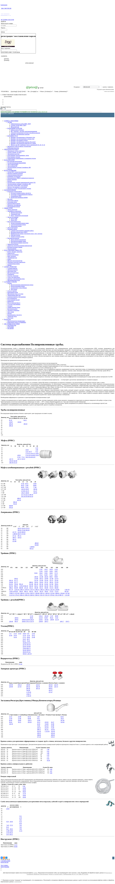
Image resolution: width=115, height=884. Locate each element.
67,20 (18, 457)
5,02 (20, 819)
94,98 (29, 718)
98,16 (16, 621)
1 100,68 (36, 593)
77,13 (22, 457)
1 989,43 (21, 595)
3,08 (48, 753)
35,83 (45, 573)
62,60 (45, 575)
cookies (35, 872)
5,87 (51, 771)
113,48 (41, 576)
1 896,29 (26, 595)
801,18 (36, 584)
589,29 (28, 650)
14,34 (15, 635)
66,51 (26, 483)
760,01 (21, 591)
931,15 (51, 586)
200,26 (11, 424)
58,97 (56, 575)
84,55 (24, 641)
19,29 (48, 760)
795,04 (16, 584)
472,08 (14, 541)
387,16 (38, 688)
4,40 (51, 769)
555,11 (31, 587)
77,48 (34, 487)
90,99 (56, 576)
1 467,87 (26, 589)
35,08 (52, 724)
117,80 (23, 491)
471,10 (26, 587)
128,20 (35, 493)
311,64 (46, 580)
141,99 (28, 619)
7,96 (20, 829)
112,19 (57, 619)
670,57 (53, 737)
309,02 (19, 530)
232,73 (56, 686)
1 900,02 (36, 595)
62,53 (29, 716)
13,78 (24, 635)
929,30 (31, 586)
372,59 (56, 582)
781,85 (15, 504)
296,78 (31, 494)
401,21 (19, 535)
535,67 (24, 646)
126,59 (11, 724)
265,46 (53, 733)
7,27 (48, 756)
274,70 (27, 528)
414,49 (28, 646)
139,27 (23, 493)
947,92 (11, 586)
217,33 (23, 494)
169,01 (16, 578)
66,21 (25, 420)
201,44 (23, 496)
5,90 (37, 449)
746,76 (36, 591)
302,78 (38, 686)
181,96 (53, 731)
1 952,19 (41, 595)
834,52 (31, 591)
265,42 (28, 686)
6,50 (7, 821)
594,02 (24, 653)
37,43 (27, 455)
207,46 (62, 720)
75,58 (52, 727)
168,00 (28, 685)
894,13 (26, 591)
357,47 (46, 582)
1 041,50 (67, 589)
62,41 (62, 716)
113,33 (28, 642)
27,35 (24, 637)
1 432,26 (16, 589)
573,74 (51, 587)
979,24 (11, 507)
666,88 (21, 587)
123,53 (56, 578)
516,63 (41, 582)
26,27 (52, 722)
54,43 (24, 639)
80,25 (22, 485)
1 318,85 (57, 589)
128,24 (32, 619)
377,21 (14, 535)
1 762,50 (28, 696)
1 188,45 (21, 593)
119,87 (11, 422)
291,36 (28, 644)
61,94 (20, 664)
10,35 (19, 633)
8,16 (7, 827)
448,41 (19, 498)
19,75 (7, 834)
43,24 (30, 455)
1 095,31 (41, 593)
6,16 (20, 821)
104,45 (46, 576)
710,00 (46, 724)
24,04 (51, 571)
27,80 (19, 718)
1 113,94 (26, 593)
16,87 (56, 571)
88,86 (34, 485)
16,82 (37, 453)
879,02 (16, 591)
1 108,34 (46, 593)
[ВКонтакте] (2, 858)
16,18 (10, 635)
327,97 (24, 644)
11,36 (28, 635)
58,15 (19, 722)
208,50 (23, 532)
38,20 (40, 573)
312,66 (41, 580)
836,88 (36, 545)
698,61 (31, 582)
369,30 (28, 688)
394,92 (24, 652)
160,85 (24, 621)
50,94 (35, 573)
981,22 (21, 584)
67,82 (22, 483)
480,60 (36, 543)
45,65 (38, 724)
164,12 (41, 578)
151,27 (35, 491)
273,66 (23, 534)
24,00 (24, 788)
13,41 (27, 451)
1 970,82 (52, 595)
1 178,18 (28, 692)
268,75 (19, 534)
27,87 (40, 569)
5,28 (38, 716)
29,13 (38, 722)
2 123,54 (11, 595)
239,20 (11, 461)
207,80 (27, 496)
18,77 (30, 451)
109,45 (36, 576)
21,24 (30, 453)
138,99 (52, 619)
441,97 (50, 690)
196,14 (19, 685)
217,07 (19, 686)
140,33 (19, 528)
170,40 (23, 530)
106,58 (35, 489)
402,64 (50, 685)
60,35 (33, 457)
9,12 (37, 451)
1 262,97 (31, 593)
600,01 (50, 688)
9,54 (48, 758)
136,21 (41, 616)
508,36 (15, 502)
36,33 (11, 832)
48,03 (33, 455)
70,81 (38, 726)
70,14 (40, 575)
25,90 (19, 716)
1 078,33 (21, 586)
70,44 (28, 641)
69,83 (31, 617)
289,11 (39, 729)
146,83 (27, 493)
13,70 (24, 793)
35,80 (11, 831)
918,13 (36, 586)
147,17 (19, 459)
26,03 (7, 808)
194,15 (29, 720)
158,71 (67, 621)
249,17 (46, 621)
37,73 (56, 573)
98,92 (51, 576)
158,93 (19, 422)
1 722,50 (47, 731)
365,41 (51, 582)
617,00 (51, 584)
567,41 (46, 729)
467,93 (19, 500)
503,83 (24, 650)
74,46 (26, 485)
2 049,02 (31, 595)
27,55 (11, 825)
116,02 (41, 619)
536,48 (36, 587)
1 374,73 (31, 589)
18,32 (45, 569)
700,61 (56, 584)
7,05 (20, 825)
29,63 (11, 829)
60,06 (10, 720)
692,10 (26, 586)
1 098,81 (57, 593)
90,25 (51, 617)
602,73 (28, 648)
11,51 (20, 831)
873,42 (28, 652)
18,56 (51, 569)
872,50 (46, 726)
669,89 (11, 505)
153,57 (23, 459)
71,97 (51, 616)
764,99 (28, 690)
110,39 (23, 489)
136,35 (23, 528)
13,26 (56, 569)
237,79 (14, 532)
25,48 (33, 637)
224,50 (19, 532)
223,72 (27, 494)
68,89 (56, 616)
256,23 (19, 537)
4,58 (48, 755)
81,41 (10, 420)
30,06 (51, 573)
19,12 (33, 635)
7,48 (7, 825)
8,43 (7, 829)
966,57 (16, 586)
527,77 (16, 582)
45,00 (24, 790)
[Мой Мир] (6, 858)
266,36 (11, 462)
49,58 (18, 455)
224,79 (56, 685)
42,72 (33, 453)
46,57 (28, 639)
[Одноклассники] (4, 858)
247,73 (11, 459)
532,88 (11, 582)
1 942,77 (28, 694)
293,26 (29, 722)
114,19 (41, 617)
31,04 (40, 571)
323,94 (62, 722)
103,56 (46, 619)
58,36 (27, 457)
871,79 (11, 589)
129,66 (46, 578)
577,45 (39, 737)
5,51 (20, 816)
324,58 (15, 461)
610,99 (16, 587)
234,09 (11, 685)
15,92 (33, 633)
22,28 (45, 571)
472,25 (15, 462)
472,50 (46, 727)
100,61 (16, 617)
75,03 (26, 487)
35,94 (37, 455)
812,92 (11, 584)
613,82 (46, 584)
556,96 (46, 587)
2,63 (48, 751)
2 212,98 (67, 595)
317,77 (16, 580)
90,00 (24, 791)
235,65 (46, 722)
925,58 (46, 586)
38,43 (10, 722)
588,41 (11, 587)
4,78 (20, 818)
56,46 (30, 457)
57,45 (31, 616)
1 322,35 (52, 589)
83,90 (46, 617)
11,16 (15, 633)
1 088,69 (15, 534)
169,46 (24, 619)
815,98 (31, 584)
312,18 (36, 580)
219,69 (11, 686)
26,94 (11, 821)
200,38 (27, 530)
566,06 (56, 587)
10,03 (27, 449)
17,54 (27, 453)
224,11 (39, 727)
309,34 (11, 425)
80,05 (22, 487)
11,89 (7, 831)
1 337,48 (16, 593)
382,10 (11, 580)
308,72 (14, 537)
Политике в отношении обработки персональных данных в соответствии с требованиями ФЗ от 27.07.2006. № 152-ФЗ (69, 873)
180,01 (16, 619)
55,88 (52, 726)
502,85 (50, 686)
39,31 (11, 834)
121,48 (51, 578)
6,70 (37, 448)
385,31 (14, 539)
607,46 (41, 584)
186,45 (25, 424)
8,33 (38, 718)
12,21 (10, 716)
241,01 (38, 685)
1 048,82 (32, 546)
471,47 (50, 692)
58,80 (19, 720)
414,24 (39, 731)
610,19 (31, 496)
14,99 (38, 720)
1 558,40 (62, 593)
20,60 (28, 637)
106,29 (46, 616)
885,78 (61, 595)
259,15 (39, 733)
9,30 (24, 786)
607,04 (66, 591)
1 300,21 (21, 589)
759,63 (24, 648)
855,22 (31, 548)
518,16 (36, 582)
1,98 (48, 749)
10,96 (24, 633)
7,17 (10, 633)
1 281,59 (29, 653)
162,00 (24, 642)
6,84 (51, 773)
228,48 (11, 621)
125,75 (27, 491)
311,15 (51, 580)
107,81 (53, 729)
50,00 (34, 483)
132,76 (32, 621)
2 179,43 (16, 595)
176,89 (36, 578)
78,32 (62, 718)
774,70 (51, 591)
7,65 (20, 827)
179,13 (28, 621)
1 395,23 (11, 591)
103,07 (27, 489)
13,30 (10, 718)
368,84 (39, 735)
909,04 (56, 586)
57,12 (51, 575)
